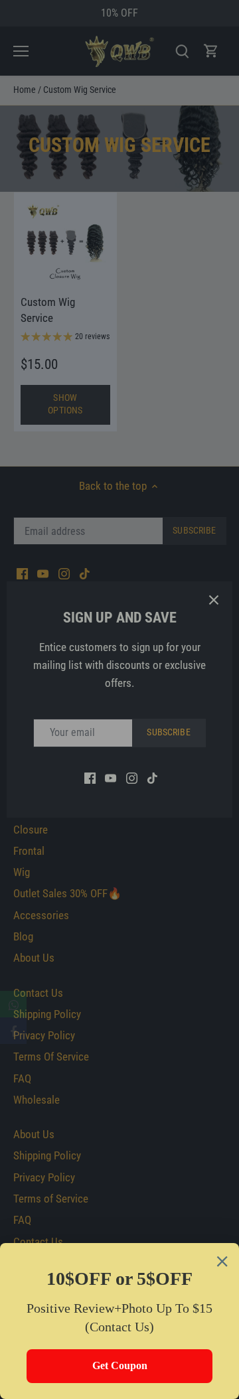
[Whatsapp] (13, 1004)
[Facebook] (13, 1030)
